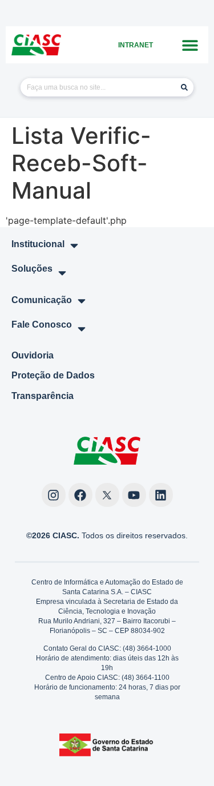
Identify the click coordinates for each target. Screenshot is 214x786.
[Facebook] (80, 495)
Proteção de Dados (53, 375)
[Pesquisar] (184, 87)
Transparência (42, 396)
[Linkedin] (161, 495)
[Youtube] (134, 495)
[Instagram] (54, 495)
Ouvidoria (32, 355)
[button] (190, 45)
